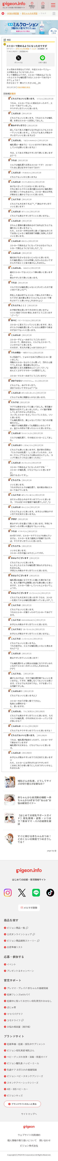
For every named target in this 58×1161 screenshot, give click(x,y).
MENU (54, 13)
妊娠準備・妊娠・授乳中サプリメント (26, 1044)
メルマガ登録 (30, 907)
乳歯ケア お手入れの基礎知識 (22, 1069)
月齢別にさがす (32, 6)
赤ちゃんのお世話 (29, 13)
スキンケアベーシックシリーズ (22, 1082)
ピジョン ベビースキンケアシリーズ (25, 1076)
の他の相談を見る (23, 87)
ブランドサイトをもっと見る (24, 1103)
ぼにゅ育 (11, 1007)
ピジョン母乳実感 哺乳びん (20, 1050)
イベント (11, 964)
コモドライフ (13, 1020)
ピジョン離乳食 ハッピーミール (23, 1063)
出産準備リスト (15, 947)
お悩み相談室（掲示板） (19, 1026)
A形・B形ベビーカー (17, 1089)
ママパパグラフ (15, 1013)
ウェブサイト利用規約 (29, 1134)
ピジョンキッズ (15, 1095)
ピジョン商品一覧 (16, 927)
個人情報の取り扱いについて (22, 1140)
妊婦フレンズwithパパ (18, 994)
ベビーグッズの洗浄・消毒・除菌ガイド (27, 1056)
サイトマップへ (29, 1113)
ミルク (33, 48)
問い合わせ (45, 1140)
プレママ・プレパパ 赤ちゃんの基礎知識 (27, 988)
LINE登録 (43, 6)
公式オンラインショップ (19, 934)
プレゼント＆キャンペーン (20, 970)
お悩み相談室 (13, 13)
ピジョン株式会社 (29, 1145)
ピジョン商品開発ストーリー (21, 940)
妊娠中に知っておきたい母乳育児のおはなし (29, 1000)
